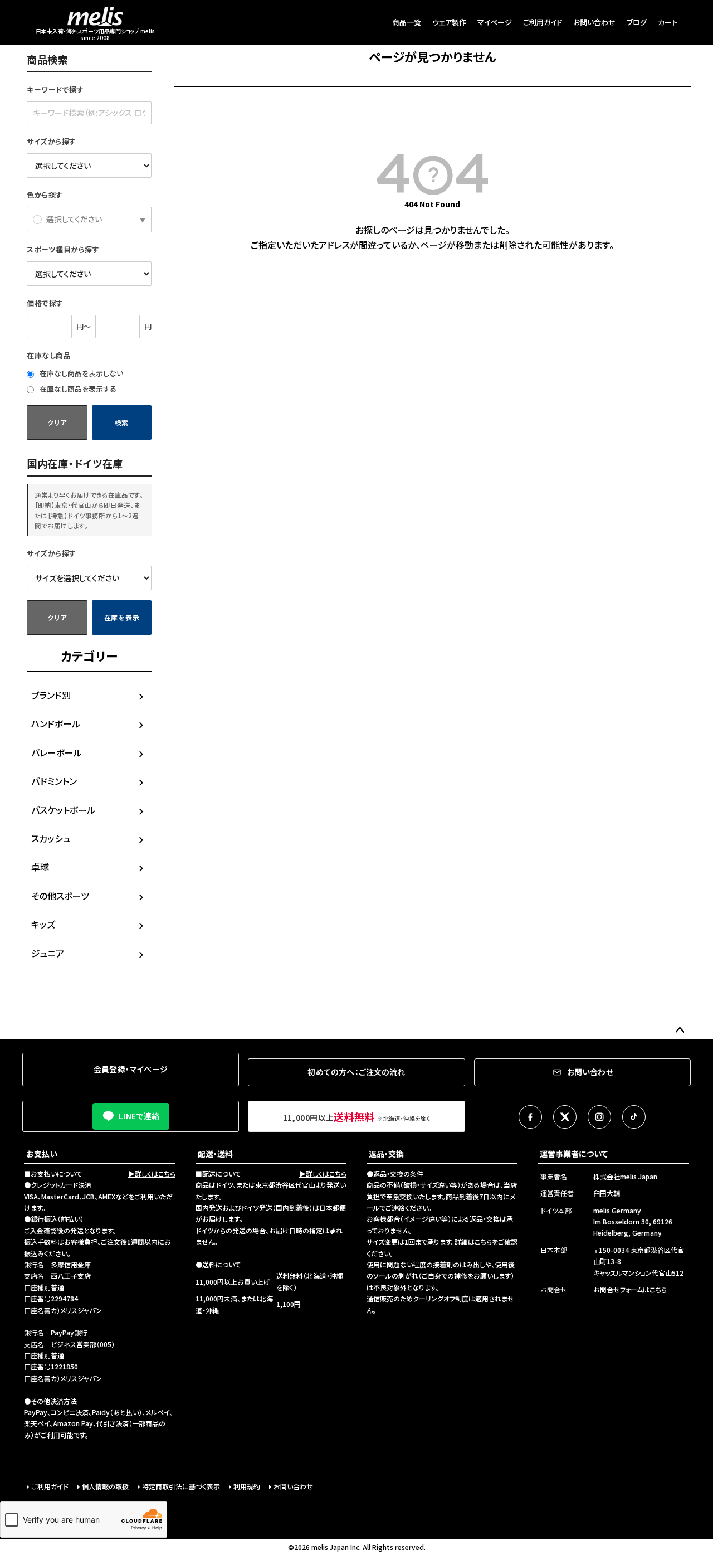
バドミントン (54, 781)
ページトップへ (679, 1030)
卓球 (40, 866)
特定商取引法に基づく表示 (181, 1486)
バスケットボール (63, 810)
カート (667, 22)
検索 (122, 422)
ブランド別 (51, 695)
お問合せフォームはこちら (630, 1289)
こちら (483, 1241)
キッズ (43, 924)
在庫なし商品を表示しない (80, 373)
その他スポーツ (60, 895)
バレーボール (56, 752)
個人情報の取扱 (105, 1486)
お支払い (41, 1153)
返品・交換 (386, 1153)
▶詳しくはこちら (151, 1173)
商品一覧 (406, 22)
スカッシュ (51, 838)
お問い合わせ (594, 22)
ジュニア (47, 953)
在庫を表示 (122, 617)
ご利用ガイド (542, 22)
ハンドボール (55, 723)
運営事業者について (574, 1153)
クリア (56, 422)
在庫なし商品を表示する (77, 388)
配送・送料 (215, 1153)
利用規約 (246, 1486)
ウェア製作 (449, 22)
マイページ (494, 22)
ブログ (637, 22)
